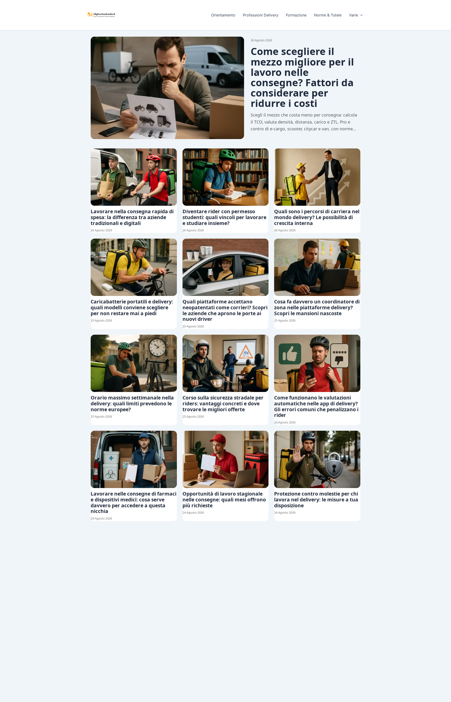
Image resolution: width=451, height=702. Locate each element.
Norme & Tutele (328, 15)
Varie (353, 15)
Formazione (296, 15)
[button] (360, 15)
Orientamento (223, 15)
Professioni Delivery (260, 15)
